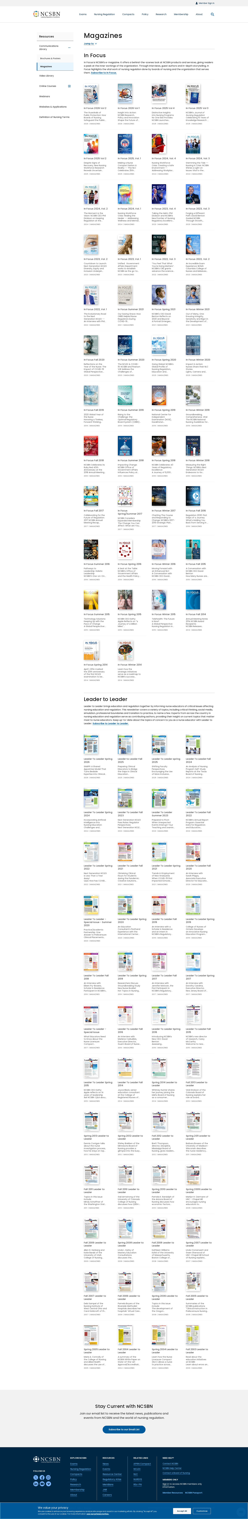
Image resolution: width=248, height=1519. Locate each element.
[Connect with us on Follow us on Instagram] (48, 1477)
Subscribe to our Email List (124, 1429)
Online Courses (47, 86)
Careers (107, 1494)
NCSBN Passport (193, 1492)
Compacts (76, 1474)
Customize (201, 1511)
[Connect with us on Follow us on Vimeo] (48, 1484)
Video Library (46, 76)
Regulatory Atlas (112, 1479)
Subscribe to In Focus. (104, 72)
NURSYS (137, 1479)
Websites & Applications (53, 107)
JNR (105, 1489)
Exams (74, 1463)
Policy (73, 1479)
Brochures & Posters (50, 58)
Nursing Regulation (80, 1469)
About (73, 1494)
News (106, 1463)
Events (106, 1469)
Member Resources (173, 1492)
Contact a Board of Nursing (176, 1472)
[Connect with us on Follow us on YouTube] (42, 1484)
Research (75, 1484)
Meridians (108, 1484)
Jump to (89, 43)
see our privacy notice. (98, 1514)
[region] (124, 1510)
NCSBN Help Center (172, 1468)
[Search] (212, 14)
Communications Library (48, 48)
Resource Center (112, 1474)
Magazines (46, 66)
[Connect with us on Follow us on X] (35, 1477)
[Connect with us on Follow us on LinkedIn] (35, 1484)
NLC (135, 1474)
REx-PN (137, 1484)
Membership (77, 1489)
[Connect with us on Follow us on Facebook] (42, 1477)
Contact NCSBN (170, 1463)
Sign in (166, 1484)
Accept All (182, 1511)
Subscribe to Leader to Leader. (111, 723)
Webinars (44, 96)
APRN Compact (142, 1463)
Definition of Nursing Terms (54, 117)
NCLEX (137, 1469)
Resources (46, 36)
